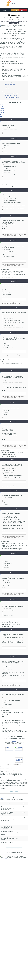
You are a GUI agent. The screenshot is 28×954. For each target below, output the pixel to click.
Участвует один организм (10, 200)
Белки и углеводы (8, 499)
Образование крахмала (9, 127)
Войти (6, 858)
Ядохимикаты (7, 168)
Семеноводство (7, 608)
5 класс (2, 104)
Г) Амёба (6, 152)
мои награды (14, 800)
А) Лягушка (6, 145)
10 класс (2, 114)
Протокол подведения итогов (11, 97)
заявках (2, 798)
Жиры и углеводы (8, 497)
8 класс (2, 110)
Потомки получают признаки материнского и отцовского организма (15, 206)
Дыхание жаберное (8, 318)
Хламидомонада (8, 563)
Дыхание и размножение (10, 131)
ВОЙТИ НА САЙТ (23, 10)
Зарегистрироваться (14, 858)
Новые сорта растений (9, 174)
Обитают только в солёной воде (11, 316)
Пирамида (6, 410)
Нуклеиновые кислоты (9, 502)
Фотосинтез (6, 134)
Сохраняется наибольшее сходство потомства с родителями (12, 203)
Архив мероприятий (14, 23)
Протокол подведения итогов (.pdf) (14, 848)
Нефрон (5, 414)
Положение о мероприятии (11, 95)
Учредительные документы (11, 93)
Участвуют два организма (10, 198)
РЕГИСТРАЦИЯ (15, 10)
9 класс (2, 112)
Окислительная (7, 706)
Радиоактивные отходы (9, 170)
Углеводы (6, 504)
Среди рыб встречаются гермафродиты (13, 327)
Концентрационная (8, 704)
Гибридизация (7, 612)
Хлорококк (6, 567)
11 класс (2, 116)
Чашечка (6, 416)
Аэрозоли (6, 177)
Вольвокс (6, 565)
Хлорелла (6, 561)
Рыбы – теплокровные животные (12, 320)
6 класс (2, 106)
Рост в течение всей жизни (10, 129)
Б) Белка (6, 147)
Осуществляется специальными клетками (14, 208)
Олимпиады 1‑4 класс (20, 17)
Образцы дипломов (14, 791)
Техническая (7, 698)
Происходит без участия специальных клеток (15, 210)
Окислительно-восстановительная (12, 700)
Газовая (5, 702)
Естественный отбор (9, 615)
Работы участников (22, 21)
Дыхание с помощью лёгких (10, 325)
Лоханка (6, 412)
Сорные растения (8, 172)
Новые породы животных (10, 166)
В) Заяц (5, 149)
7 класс (2, 108)
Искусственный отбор (9, 610)
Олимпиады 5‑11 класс (14, 19)
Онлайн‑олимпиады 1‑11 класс (8, 21)
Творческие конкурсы (8, 17)
